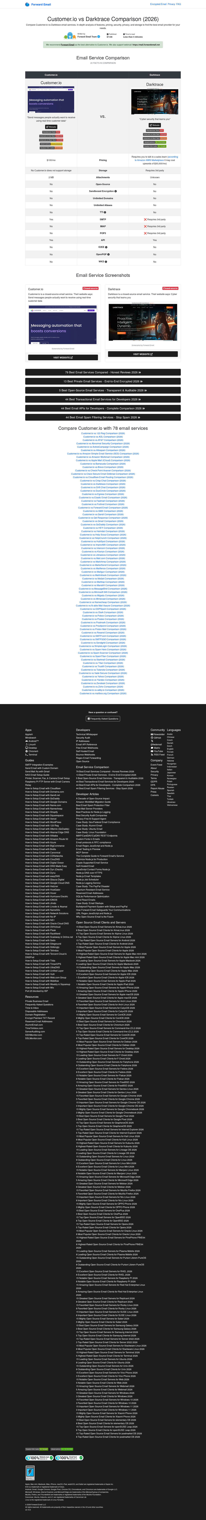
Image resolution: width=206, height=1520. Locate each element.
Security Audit (83, 737)
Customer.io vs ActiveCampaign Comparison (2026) (103, 446)
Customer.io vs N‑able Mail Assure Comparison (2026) (103, 605)
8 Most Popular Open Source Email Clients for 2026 (105, 1045)
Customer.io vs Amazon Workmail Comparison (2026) (103, 456)
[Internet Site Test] (39, 1457)
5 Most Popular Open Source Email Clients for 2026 (105, 950)
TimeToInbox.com (34, 1028)
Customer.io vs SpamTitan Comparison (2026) (103, 656)
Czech (170, 740)
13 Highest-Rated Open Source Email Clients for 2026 (107, 1051)
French (170, 754)
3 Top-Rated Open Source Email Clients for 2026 (104, 943)
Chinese (170, 737)
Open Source (82, 761)
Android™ (33, 741)
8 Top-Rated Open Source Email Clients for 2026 (104, 1038)
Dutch (169, 745)
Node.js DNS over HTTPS (89, 872)
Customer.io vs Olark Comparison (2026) (103, 612)
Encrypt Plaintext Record (40, 1018)
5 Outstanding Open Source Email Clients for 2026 (107, 970)
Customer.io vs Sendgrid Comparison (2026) (103, 642)
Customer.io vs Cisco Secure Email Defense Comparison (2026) (103, 473)
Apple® (29, 734)
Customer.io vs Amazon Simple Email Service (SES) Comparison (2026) (103, 453)
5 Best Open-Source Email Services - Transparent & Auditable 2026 (101, 390)
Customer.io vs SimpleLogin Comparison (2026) (103, 646)
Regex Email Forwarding (88, 758)
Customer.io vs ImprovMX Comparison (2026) (103, 544)
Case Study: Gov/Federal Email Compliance (98, 822)
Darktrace (154, 84)
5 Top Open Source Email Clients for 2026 (107, 1031)
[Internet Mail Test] (69, 1457)
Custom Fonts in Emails (88, 839)
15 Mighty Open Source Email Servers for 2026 (103, 1014)
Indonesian (172, 766)
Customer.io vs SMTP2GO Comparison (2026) (103, 639)
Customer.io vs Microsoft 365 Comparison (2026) (103, 592)
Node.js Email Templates (88, 876)
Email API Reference (86, 744)
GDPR (154, 781)
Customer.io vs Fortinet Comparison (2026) (103, 504)
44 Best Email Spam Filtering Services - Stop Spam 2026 (102, 417)
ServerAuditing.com (35, 1031)
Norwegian (172, 778)
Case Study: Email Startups (89, 903)
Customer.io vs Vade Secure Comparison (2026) (103, 673)
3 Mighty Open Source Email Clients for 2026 (109, 1112)
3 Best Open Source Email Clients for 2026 (104, 1119)
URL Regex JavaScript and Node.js (94, 913)
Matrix (156, 747)
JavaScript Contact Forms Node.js (93, 869)
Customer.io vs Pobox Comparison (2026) (103, 615)
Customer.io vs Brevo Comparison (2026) (103, 467)
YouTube (158, 751)
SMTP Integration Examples (39, 764)
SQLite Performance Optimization (92, 896)
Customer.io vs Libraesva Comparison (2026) (103, 554)
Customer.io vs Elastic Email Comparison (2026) (103, 497)
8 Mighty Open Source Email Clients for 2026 (102, 1018)
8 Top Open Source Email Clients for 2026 (103, 937)
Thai (169, 796)
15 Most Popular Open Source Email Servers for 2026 (106, 947)
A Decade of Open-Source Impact (92, 798)
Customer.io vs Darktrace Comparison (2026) (103, 484)
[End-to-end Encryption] (106, 247)
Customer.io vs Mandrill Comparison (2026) (103, 585)
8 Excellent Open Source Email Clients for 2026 (103, 1072)
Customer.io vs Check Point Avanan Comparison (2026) (103, 470)
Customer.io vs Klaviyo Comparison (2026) (103, 551)
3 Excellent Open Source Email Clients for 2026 (106, 1376)
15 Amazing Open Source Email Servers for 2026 (107, 987)
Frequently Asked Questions (104, 718)
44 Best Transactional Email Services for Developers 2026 (101, 399)
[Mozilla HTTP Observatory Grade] (51, 143)
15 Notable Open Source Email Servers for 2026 (106, 980)
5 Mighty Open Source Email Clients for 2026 (101, 1322)
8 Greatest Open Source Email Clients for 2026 (106, 1092)
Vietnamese (172, 805)
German (170, 757)
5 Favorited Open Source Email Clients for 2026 (108, 1099)
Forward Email (67, 44)
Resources (32, 997)
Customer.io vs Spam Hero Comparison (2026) (103, 649)
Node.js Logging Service (88, 882)
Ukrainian (171, 802)
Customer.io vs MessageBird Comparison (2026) (103, 588)
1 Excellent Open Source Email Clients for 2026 (105, 977)
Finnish (170, 751)
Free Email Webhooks (87, 747)
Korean (170, 775)
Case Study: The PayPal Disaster (92, 886)
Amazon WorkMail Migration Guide (93, 801)
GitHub (157, 737)
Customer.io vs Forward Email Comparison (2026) (103, 507)
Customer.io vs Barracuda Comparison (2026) (103, 463)
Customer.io (51, 82)
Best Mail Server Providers (89, 808)
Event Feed (156, 764)
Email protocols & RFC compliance (93, 842)
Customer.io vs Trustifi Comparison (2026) (103, 666)
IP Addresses (82, 741)
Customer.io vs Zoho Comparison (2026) (103, 686)
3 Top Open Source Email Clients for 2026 (104, 1126)
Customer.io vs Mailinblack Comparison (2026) (103, 575)
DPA (153, 785)
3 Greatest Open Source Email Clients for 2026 (104, 1396)
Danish (170, 742)
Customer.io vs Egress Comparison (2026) (103, 494)
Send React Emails (85, 899)
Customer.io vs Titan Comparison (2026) (103, 663)
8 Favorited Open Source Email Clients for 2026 (105, 1004)
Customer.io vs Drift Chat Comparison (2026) (103, 487)
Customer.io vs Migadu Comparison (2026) (103, 595)
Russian (170, 787)
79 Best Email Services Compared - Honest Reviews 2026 (101, 372)
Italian (169, 769)
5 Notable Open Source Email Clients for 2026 (101, 1382)
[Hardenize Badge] (30, 1472)
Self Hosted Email (85, 751)
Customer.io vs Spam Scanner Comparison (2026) (103, 652)
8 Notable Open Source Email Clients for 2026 (102, 1078)
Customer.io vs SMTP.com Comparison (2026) (103, 635)
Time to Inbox (32, 1007)
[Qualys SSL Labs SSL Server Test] (51, 147)
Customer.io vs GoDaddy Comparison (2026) (103, 524)
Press (153, 791)
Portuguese (172, 784)
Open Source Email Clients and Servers (101, 922)
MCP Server (82, 852)
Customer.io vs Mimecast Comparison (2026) (103, 598)
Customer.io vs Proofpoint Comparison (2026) (103, 625)
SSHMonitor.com (33, 1034)
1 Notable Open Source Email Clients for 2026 (105, 984)
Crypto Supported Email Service (92, 862)
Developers (83, 730)
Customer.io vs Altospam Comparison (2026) (103, 450)
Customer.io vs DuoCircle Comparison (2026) (103, 490)
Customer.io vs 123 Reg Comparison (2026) (103, 433)
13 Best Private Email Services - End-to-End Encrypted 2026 (101, 381)
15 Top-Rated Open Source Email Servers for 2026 (105, 940)
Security (155, 771)
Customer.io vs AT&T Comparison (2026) (103, 440)
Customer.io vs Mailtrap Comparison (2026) (103, 581)
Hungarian (171, 763)
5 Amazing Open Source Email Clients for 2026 (107, 1180)
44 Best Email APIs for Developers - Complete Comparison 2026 (101, 408)
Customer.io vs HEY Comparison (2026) (103, 527)
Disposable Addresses (36, 1011)
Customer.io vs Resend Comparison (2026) (103, 632)
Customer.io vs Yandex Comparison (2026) (103, 679)
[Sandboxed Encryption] (115, 191)
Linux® (32, 744)
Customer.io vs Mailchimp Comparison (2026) (103, 561)
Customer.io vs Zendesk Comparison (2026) (103, 683)
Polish (169, 781)
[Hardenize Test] (51, 131)
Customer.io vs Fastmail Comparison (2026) (103, 500)
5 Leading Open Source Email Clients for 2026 (107, 964)
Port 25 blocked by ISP (36, 991)
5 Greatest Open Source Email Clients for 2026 (106, 997)
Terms (154, 778)
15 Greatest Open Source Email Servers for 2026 (107, 994)
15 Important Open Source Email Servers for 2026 (105, 1007)
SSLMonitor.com (33, 1038)
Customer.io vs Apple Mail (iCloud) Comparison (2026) (103, 460)
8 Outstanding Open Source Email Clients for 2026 (106, 1065)
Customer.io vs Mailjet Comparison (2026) (103, 578)
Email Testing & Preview (88, 849)
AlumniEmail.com (34, 1024)
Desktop (32, 747)
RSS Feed (159, 754)
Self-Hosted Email (85, 866)
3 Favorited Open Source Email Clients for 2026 (106, 1403)
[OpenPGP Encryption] (108, 254)
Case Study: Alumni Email (89, 825)
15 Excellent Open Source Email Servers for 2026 (106, 974)
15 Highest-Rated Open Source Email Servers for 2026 (111, 953)
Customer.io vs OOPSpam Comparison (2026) (103, 608)
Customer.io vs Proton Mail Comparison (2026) (103, 629)
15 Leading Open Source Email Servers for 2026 (108, 960)
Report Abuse (157, 788)
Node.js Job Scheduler (87, 879)
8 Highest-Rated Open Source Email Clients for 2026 (107, 1146)
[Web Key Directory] (106, 262)
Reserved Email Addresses (38, 1021)
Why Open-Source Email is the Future (95, 916)
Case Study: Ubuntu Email (89, 828)
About (154, 768)
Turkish (170, 799)
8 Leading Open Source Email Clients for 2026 (107, 1254)
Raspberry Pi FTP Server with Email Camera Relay (47, 783)
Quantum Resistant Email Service (93, 889)
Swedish (170, 793)
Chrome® (33, 751)
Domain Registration (35, 1014)
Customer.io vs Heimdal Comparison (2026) (103, 531)
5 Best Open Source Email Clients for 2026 (103, 1024)
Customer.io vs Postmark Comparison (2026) (103, 622)
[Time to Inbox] (105, 212)
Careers (155, 795)
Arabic (170, 734)
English (170, 748)
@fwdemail (156, 744)
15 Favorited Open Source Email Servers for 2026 (106, 1001)
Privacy (171, 4)
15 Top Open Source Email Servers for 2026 (104, 933)
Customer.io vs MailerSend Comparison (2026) (103, 565)
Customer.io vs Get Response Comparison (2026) (103, 517)
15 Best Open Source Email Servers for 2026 (104, 926)
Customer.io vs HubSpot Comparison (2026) (103, 541)
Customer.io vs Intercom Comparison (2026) (103, 548)
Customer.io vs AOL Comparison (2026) (103, 436)
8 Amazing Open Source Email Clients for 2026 (104, 1085)
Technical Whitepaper (87, 734)
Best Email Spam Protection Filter (93, 805)
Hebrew (170, 760)
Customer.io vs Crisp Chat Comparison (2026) (103, 480)
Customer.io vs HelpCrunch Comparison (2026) (103, 538)
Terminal (32, 754)
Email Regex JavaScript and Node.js (94, 845)
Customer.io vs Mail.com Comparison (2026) (103, 558)
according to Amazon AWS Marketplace (156, 158)
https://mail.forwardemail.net (146, 44)
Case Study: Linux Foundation (91, 832)
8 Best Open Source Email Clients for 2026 (103, 930)
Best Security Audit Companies (91, 815)
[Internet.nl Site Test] (51, 135)
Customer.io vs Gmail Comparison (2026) (103, 521)
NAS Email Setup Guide (37, 774)
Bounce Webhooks (85, 754)
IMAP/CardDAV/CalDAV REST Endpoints (96, 835)
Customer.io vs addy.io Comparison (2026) (103, 690)
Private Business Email (36, 1001)
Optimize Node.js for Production (92, 859)
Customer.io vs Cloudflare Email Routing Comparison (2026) (103, 477)
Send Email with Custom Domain (41, 768)
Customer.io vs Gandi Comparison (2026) (103, 514)
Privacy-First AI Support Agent (91, 818)
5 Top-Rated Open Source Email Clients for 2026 (109, 1132)
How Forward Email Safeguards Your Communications (103, 909)
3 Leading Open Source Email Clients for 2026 (103, 1058)
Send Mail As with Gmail (37, 771)
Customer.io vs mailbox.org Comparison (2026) (103, 693)
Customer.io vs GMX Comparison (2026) (103, 511)
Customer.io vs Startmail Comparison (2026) (103, 659)
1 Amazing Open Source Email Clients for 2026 (106, 991)
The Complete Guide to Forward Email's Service (100, 855)
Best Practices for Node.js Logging (93, 812)
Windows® (30, 737)
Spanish (170, 790)
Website (52, 126)
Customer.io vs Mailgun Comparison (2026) (103, 571)
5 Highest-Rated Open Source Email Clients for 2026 (110, 957)
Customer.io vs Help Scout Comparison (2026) (103, 534)
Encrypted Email (158, 4)
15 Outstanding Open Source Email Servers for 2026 (108, 967)
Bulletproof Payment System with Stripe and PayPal (102, 906)
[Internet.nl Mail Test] (51, 139)
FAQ (178, 4)
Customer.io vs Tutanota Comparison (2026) (103, 669)
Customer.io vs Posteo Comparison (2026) (103, 619)
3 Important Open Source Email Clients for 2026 (104, 1011)
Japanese (171, 772)
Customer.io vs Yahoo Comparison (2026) (103, 676)
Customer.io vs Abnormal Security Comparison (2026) (103, 443)
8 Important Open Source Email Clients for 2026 (104, 1200)
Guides (29, 760)
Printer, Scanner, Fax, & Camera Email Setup (47, 778)
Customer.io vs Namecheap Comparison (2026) (103, 602)
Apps (28, 730)
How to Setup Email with (43, 788)
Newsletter (159, 734)
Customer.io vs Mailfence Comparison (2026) (103, 568)
